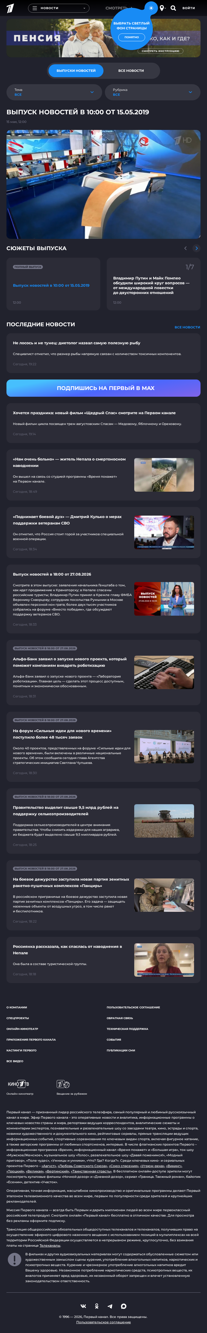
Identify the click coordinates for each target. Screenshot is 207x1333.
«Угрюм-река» (152, 1166)
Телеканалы (50, 1245)
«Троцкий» (15, 1171)
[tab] (76, 70)
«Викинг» (174, 1166)
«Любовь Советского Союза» (82, 1166)
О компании (16, 1007)
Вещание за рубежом (72, 1094)
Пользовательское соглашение (133, 1007)
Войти (188, 8)
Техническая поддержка (127, 1029)
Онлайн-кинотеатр (22, 1029)
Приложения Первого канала (31, 1039)
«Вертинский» (57, 1171)
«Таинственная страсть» (91, 1171)
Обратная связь (120, 1018)
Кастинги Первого (21, 1050)
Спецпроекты (17, 1018)
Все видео (14, 1061)
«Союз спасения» (124, 1166)
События (114, 1039)
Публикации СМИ (121, 1050)
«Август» (49, 1166)
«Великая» (35, 1171)
